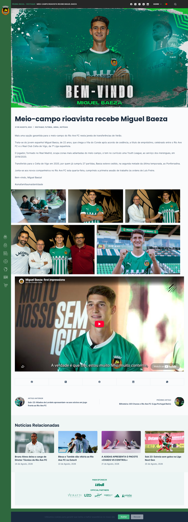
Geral (56, 127)
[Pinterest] (100, 381)
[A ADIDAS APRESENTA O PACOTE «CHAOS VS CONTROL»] (121, 442)
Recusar (137, 517)
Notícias (64, 127)
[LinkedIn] (148, 4)
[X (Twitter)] (135, 4)
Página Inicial (18, 4)
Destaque (30, 4)
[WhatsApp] (167, 381)
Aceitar (124, 517)
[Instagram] (139, 4)
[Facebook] (131, 4)
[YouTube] (144, 4)
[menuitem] (166, 4)
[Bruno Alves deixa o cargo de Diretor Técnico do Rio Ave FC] (34, 442)
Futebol (48, 127)
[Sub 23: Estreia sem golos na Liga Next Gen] (164, 442)
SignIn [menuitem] (156, 4)
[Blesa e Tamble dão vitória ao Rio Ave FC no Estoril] (77, 442)
